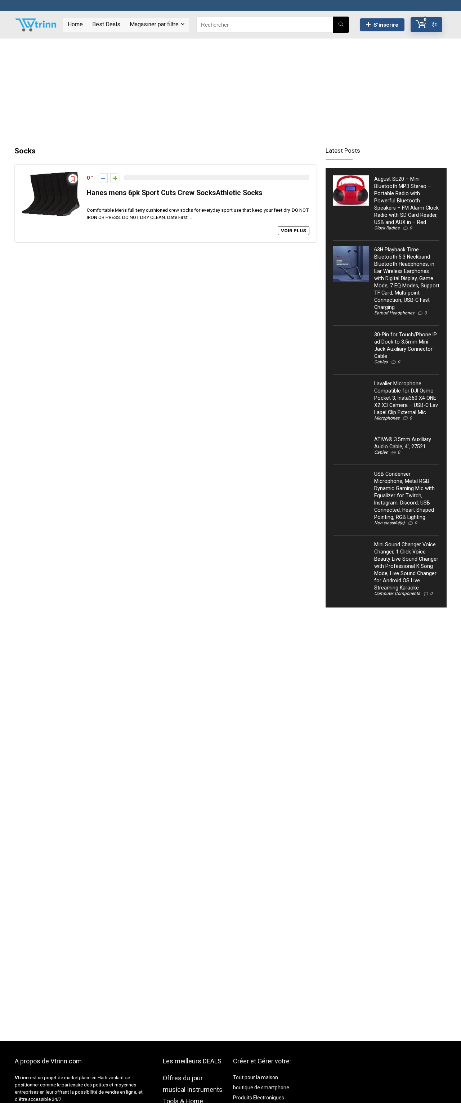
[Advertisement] (230, 89)
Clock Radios (386, 227)
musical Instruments (193, 1089)
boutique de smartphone (261, 1087)
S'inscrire (385, 25)
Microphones (386, 418)
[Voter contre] (103, 178)
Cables (381, 361)
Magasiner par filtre (154, 24)
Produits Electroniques (258, 1097)
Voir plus (293, 230)
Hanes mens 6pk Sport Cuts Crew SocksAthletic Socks (174, 193)
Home (75, 24)
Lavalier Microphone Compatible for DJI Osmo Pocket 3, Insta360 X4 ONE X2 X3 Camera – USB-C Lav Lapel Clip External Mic (406, 398)
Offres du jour (183, 1078)
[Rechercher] (341, 25)
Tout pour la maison (255, 1077)
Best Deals (106, 24)
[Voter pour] (115, 178)
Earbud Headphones (394, 312)
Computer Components (397, 593)
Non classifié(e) (389, 522)
